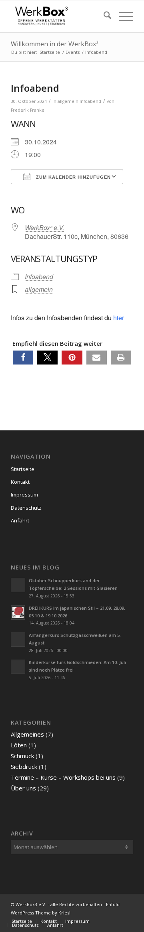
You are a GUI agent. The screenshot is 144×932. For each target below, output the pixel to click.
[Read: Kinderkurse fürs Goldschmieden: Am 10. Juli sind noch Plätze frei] (18, 667)
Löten (19, 745)
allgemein (68, 101)
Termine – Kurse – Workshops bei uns (63, 777)
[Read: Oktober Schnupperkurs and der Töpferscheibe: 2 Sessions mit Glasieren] (18, 585)
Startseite (22, 469)
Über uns (23, 788)
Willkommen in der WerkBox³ (54, 43)
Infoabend (90, 101)
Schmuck (22, 756)
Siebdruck (24, 766)
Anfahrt (20, 520)
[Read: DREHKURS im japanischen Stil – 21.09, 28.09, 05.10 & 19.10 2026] (18, 612)
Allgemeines (27, 734)
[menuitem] (103, 16)
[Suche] (103, 16)
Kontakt (20, 481)
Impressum (24, 494)
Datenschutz (26, 507)
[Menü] (122, 16)
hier (118, 317)
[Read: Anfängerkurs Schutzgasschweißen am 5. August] (18, 639)
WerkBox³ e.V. (44, 227)
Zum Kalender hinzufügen (72, 177)
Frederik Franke (27, 110)
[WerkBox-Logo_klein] (60, 16)
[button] (23, 358)
